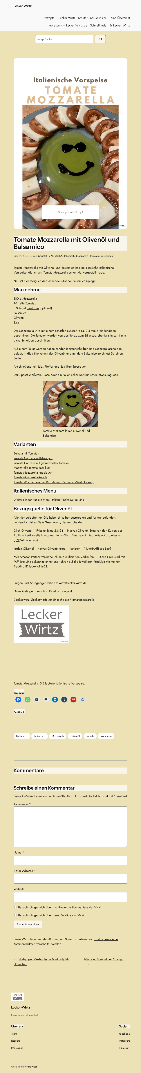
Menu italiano (52, 499)
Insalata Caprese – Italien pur (33, 458)
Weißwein (35, 375)
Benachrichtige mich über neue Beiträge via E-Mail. (51, 915)
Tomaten (94, 256)
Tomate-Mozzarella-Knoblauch (33, 472)
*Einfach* (56, 256)
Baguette (112, 375)
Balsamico (20, 313)
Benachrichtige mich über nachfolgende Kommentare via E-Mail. (60, 907)
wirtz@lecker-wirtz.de (73, 583)
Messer (72, 330)
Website (19, 889)
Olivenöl (19, 317)
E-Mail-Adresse (25, 871)
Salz (16, 322)
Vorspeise (106, 736)
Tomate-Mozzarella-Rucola (30, 477)
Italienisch (69, 256)
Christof (42, 256)
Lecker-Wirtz (23, 6)
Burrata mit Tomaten (26, 453)
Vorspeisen (106, 256)
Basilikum (33, 308)
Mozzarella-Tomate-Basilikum (32, 467)
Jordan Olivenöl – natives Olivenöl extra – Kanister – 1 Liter (53, 548)
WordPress (31, 1066)
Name (19, 852)
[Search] (100, 39)
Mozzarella (82, 256)
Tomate (90, 736)
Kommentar (22, 804)
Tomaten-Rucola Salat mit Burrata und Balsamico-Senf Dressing (54, 482)
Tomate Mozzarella (56, 272)
